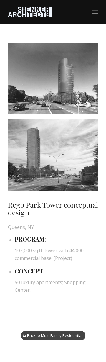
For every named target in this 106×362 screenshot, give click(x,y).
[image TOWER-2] (55, 157)
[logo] (44, 12)
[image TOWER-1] (55, 81)
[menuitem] (95, 12)
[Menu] (95, 12)
